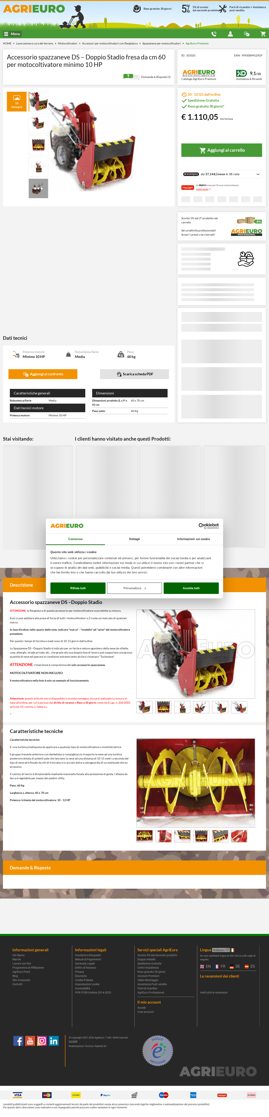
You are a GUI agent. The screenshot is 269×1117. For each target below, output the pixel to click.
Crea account (145, 1011)
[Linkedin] (54, 1050)
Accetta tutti (191, 588)
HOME (7, 43)
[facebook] (18, 1050)
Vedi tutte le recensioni (213, 992)
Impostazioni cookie (87, 984)
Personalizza (132, 588)
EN (208, 966)
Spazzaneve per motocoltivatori (161, 43)
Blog (15, 975)
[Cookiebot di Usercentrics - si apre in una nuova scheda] (201, 526)
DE (237, 966)
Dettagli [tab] (134, 539)
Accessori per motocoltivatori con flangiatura (110, 43)
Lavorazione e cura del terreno (35, 43)
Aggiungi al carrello (226, 150)
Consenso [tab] (75, 539)
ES (252, 966)
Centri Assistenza (148, 967)
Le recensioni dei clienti (219, 976)
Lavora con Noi (21, 963)
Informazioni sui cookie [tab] (193, 539)
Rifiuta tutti (78, 588)
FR (222, 966)
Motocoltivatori (68, 43)
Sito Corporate (21, 980)
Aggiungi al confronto (46, 374)
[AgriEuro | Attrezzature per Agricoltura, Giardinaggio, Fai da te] (45, 9)
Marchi (16, 959)
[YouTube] (30, 1050)
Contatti (17, 984)
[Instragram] (42, 1050)
